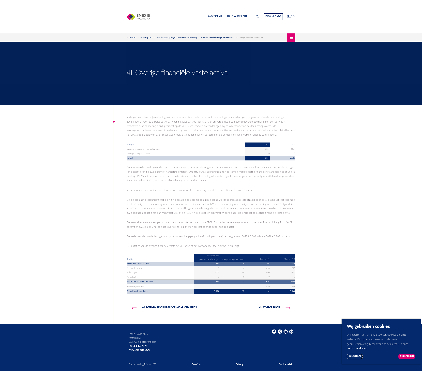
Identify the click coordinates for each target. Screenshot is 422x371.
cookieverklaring (357, 348)
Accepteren (407, 357)
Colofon (196, 364)
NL (288, 16)
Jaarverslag (214, 16)
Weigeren (356, 357)
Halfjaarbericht (237, 16)
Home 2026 (131, 38)
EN (293, 16)
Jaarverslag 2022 (146, 38)
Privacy (239, 364)
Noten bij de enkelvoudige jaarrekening (217, 38)
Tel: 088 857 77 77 (138, 346)
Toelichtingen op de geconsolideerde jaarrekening (177, 38)
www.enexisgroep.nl (139, 350)
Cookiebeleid (286, 364)
